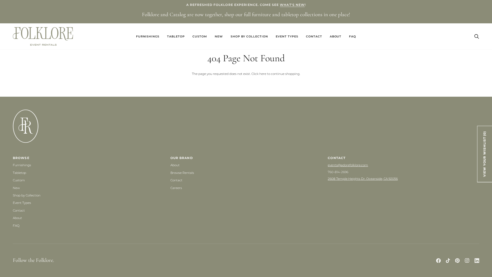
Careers (176, 188)
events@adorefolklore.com (348, 165)
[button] (147, 36)
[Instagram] (467, 260)
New (16, 188)
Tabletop (19, 173)
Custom (19, 180)
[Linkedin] (477, 260)
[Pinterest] (457, 260)
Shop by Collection (26, 195)
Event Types (22, 203)
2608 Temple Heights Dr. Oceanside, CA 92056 (363, 179)
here (262, 74)
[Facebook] (438, 260)
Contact (19, 210)
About (17, 218)
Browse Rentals (182, 173)
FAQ (16, 225)
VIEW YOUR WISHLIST (484, 154)
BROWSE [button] (21, 158)
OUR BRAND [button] (181, 158)
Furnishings (22, 165)
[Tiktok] (448, 260)
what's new (292, 5)
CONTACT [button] (336, 158)
